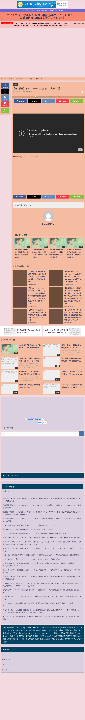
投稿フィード (7, 659)
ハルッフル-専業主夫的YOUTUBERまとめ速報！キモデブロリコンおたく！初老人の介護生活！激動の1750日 (41, 555)
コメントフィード (8, 664)
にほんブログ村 (7, 428)
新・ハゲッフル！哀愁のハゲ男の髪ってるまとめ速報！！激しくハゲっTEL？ (30, 529)
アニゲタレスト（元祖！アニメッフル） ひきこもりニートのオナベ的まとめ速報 (31, 559)
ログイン (5, 654)
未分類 (15, 84)
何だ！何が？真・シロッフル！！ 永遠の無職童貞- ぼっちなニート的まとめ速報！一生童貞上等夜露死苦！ (42, 537)
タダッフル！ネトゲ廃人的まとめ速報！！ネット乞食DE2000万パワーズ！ (29, 525)
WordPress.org (7, 670)
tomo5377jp (48, 224)
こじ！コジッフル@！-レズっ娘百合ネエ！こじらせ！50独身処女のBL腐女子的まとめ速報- (35, 533)
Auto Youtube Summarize (32, 157)
